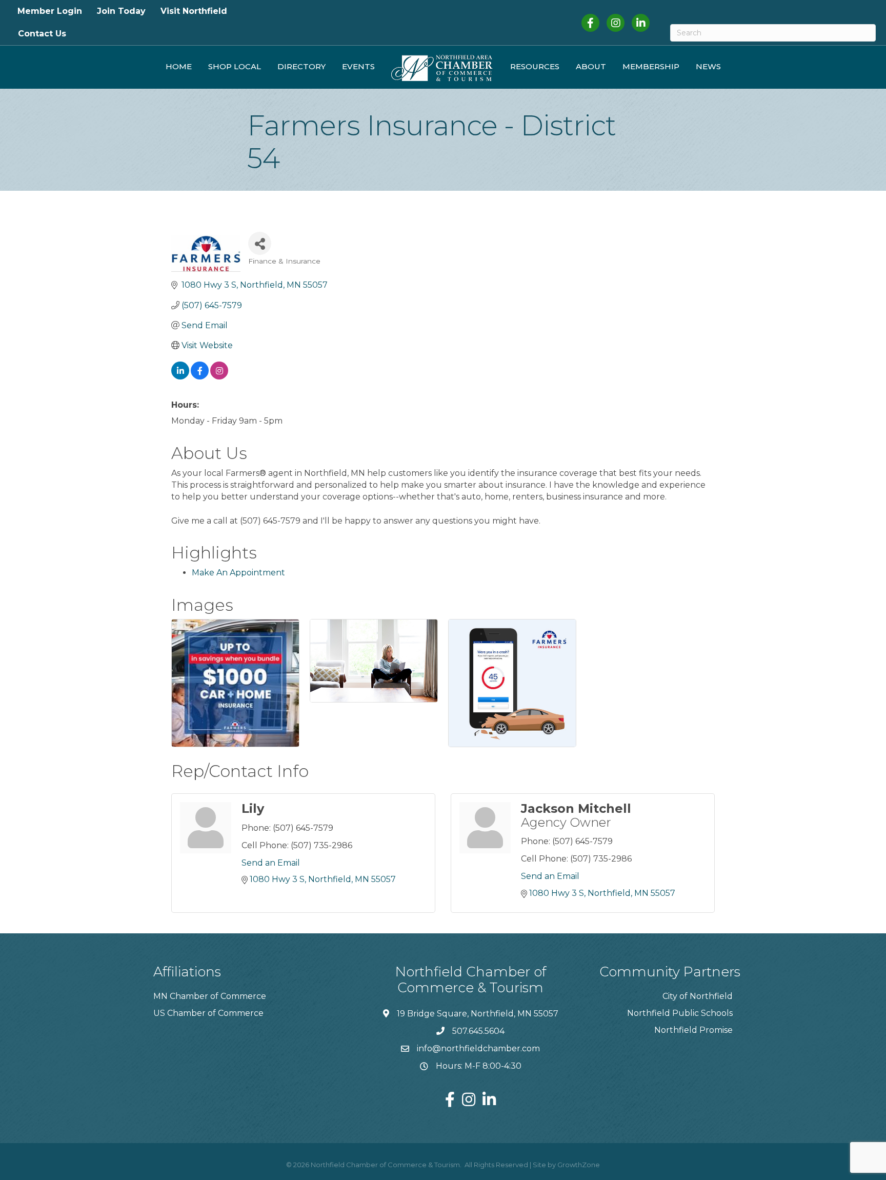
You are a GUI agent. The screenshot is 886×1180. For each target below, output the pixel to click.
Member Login (49, 11)
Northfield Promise (693, 1030)
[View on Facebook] (200, 377)
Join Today (121, 11)
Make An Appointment (238, 572)
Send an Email (270, 863)
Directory (301, 66)
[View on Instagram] (219, 377)
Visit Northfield (193, 11)
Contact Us (42, 33)
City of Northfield (697, 996)
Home (179, 66)
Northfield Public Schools (680, 1013)
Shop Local (234, 66)
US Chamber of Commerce (208, 1013)
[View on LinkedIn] (180, 377)
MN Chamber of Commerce (209, 996)
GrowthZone (578, 1165)
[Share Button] (259, 243)
